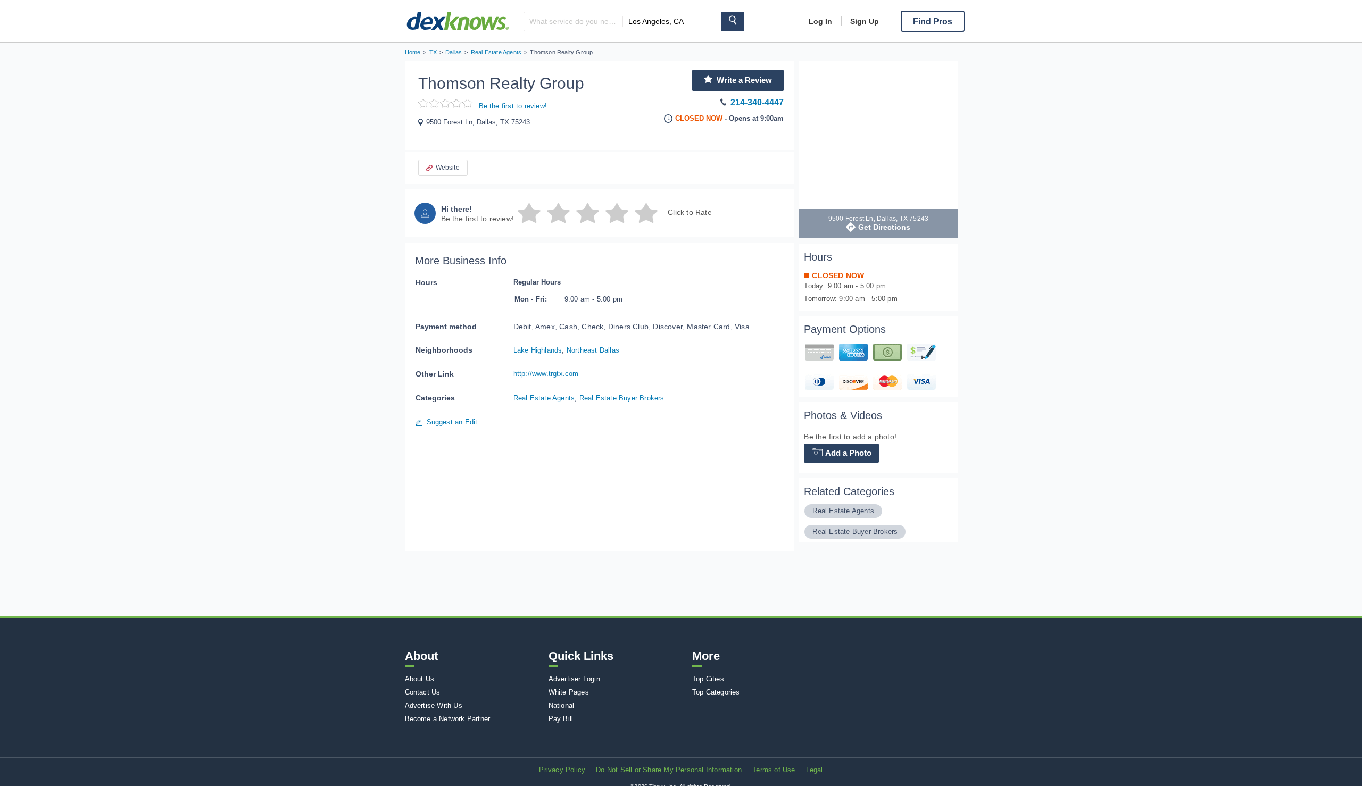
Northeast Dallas (593, 350)
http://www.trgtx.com (546, 374)
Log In (820, 21)
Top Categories (716, 692)
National (562, 705)
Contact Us (423, 692)
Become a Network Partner (448, 719)
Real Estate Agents (544, 398)
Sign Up (864, 21)
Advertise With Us (433, 705)
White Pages (569, 692)
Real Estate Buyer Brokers (622, 398)
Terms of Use (773, 770)
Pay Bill (561, 719)
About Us (420, 679)
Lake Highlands (537, 350)
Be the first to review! (513, 106)
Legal (814, 770)
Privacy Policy (562, 770)
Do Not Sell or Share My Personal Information (669, 770)
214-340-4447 (757, 102)
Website (448, 167)
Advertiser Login (574, 679)
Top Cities (708, 679)
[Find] (732, 21)
